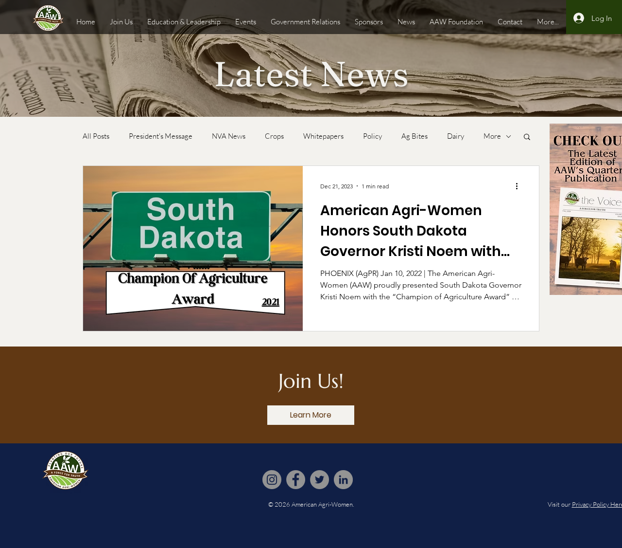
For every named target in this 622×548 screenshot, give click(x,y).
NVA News (228, 136)
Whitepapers (323, 136)
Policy (372, 136)
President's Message (160, 136)
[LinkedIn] (343, 479)
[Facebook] (295, 479)
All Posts (96, 136)
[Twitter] (319, 479)
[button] (527, 137)
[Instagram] (271, 479)
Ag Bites (414, 136)
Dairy (455, 136)
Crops (274, 136)
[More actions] (520, 186)
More (492, 136)
